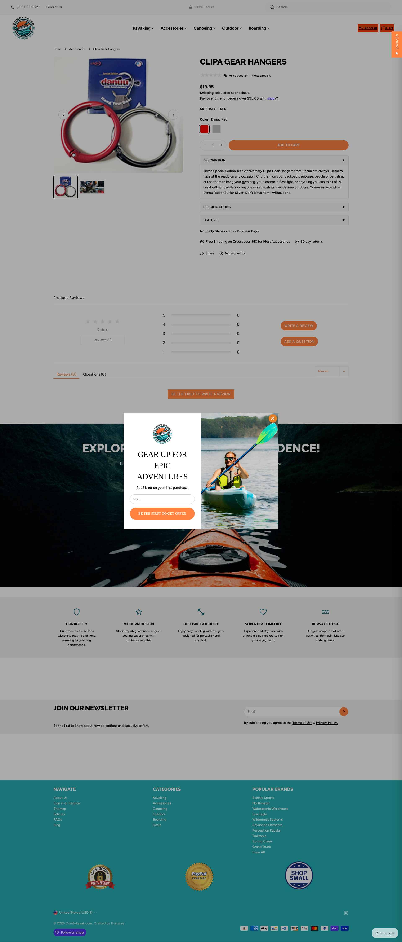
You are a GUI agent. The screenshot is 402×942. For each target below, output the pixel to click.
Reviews (397, 42)
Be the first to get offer (162, 513)
